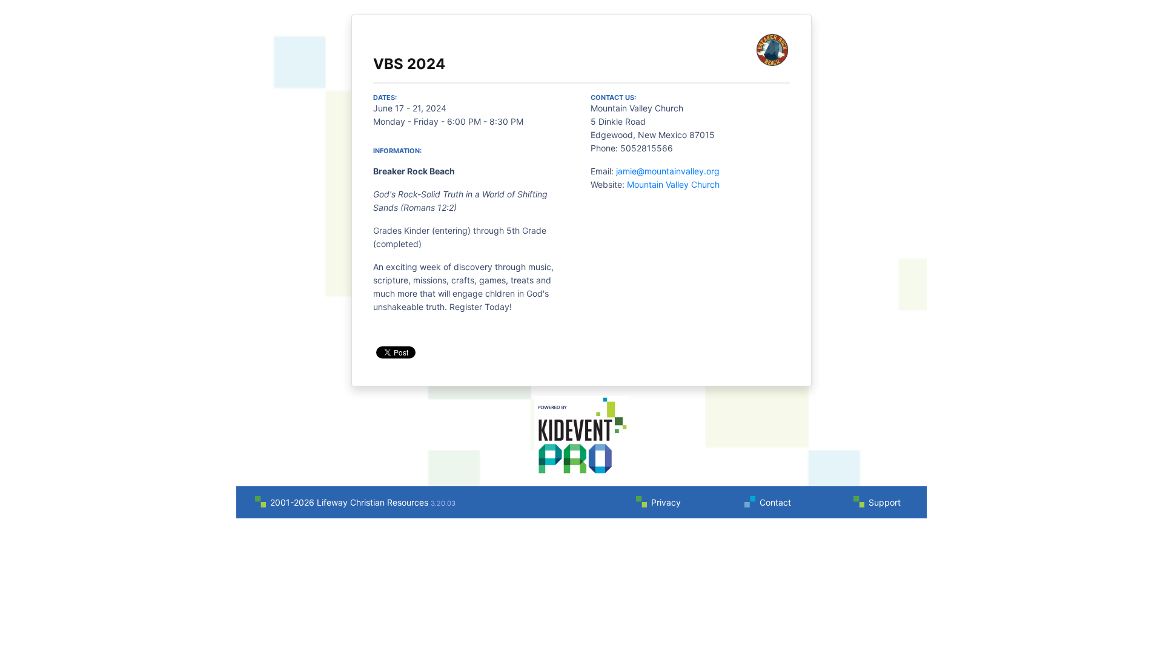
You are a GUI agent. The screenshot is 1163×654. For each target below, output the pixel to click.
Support (885, 502)
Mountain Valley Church (673, 184)
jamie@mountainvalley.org (668, 171)
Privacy (666, 502)
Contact (775, 502)
